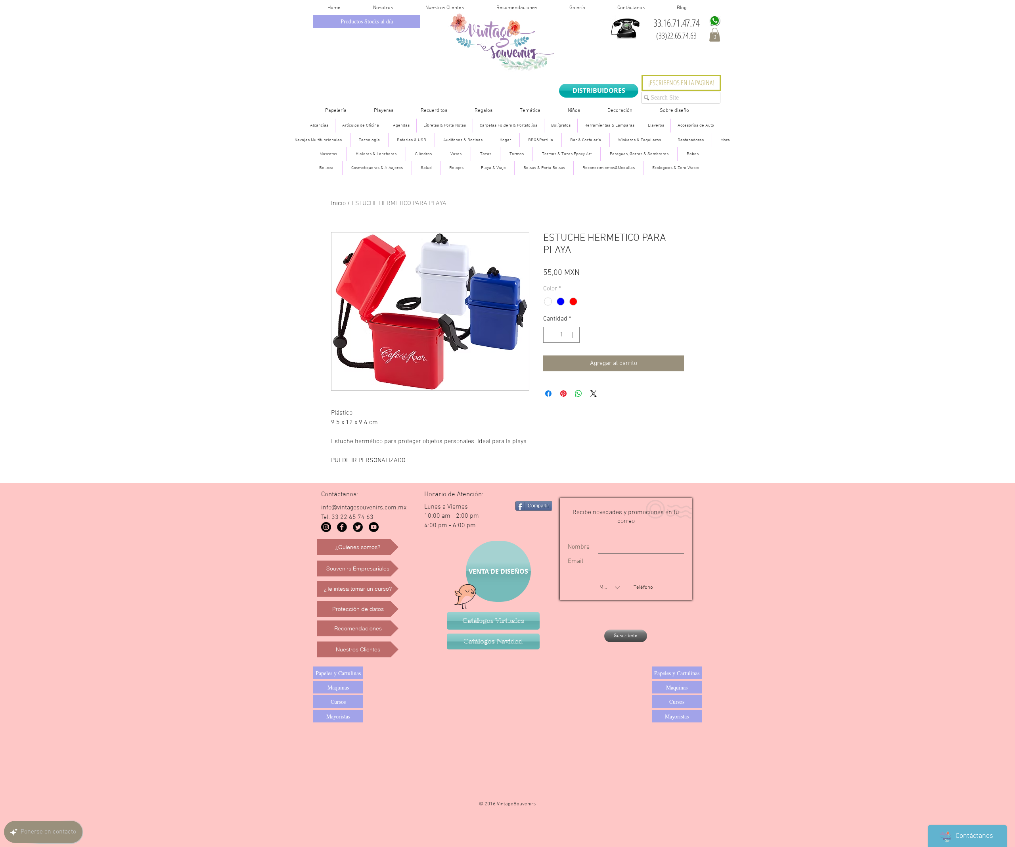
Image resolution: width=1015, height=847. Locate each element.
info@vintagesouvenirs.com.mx (363, 508)
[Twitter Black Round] (358, 527)
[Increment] (572, 334)
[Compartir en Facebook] (548, 393)
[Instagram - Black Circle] (326, 527)
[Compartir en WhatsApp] (578, 393)
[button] (714, 35)
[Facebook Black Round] (342, 527)
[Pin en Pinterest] (563, 393)
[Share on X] (593, 393)
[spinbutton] (561, 334)
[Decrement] (549, 334)
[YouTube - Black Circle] (374, 527)
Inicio (338, 203)
